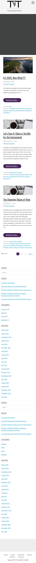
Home (6, 555)
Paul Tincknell (9, 84)
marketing (12, 110)
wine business (28, 110)
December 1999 (6, 393)
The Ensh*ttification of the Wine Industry (14, 286)
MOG (2, 313)
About (13, 555)
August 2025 (5, 334)
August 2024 (5, 341)
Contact (21, 557)
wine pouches (6, 178)
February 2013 (5, 372)
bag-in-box (6, 176)
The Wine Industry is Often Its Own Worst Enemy (16, 290)
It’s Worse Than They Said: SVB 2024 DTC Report (16, 299)
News (10, 106)
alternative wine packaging (17, 108)
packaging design (19, 110)
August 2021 (5, 355)
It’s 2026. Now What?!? (14, 78)
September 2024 (6, 337)
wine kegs (27, 176)
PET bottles (21, 176)
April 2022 (4, 351)
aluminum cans (28, 174)
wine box (11, 247)
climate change (13, 176)
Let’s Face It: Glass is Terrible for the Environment (17, 135)
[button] (33, 2)
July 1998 (4, 397)
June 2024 (4, 344)
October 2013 (5, 369)
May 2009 (4, 379)
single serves (27, 245)
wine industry (6, 112)
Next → (31, 254)
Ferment (11, 172)
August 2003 (5, 386)
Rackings (19, 172)
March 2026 (4, 330)
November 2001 (6, 390)
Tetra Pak (5, 247)
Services (21, 555)
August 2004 (5, 383)
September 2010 (6, 376)
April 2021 (4, 358)
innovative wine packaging (16, 245)
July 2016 (4, 365)
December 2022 (6, 348)
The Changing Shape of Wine (16, 199)
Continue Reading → (12, 100)
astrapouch (27, 243)
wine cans (16, 247)
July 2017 (4, 362)
